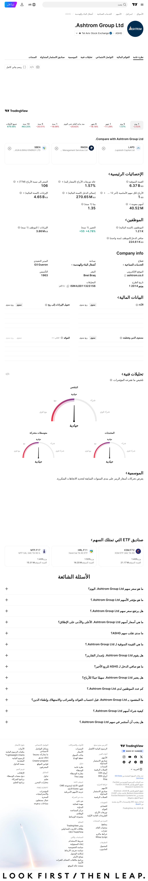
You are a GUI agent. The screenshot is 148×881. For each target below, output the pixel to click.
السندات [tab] (33, 57)
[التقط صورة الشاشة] (37, 67)
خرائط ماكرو (101, 834)
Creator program (40, 760)
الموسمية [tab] (72, 57)
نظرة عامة (78, 767)
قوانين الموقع (42, 764)
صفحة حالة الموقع (75, 865)
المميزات (79, 748)
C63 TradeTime (76, 832)
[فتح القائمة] (142, 4)
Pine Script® (101, 837)
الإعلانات (20, 773)
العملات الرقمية (100, 769)
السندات (103, 766)
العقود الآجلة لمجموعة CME (71, 785)
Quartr (138, 804)
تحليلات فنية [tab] (86, 57)
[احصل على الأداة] (31, 67)
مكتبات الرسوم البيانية (15, 752)
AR (29, 4)
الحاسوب (103, 849)
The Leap (78, 776)
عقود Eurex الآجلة (75, 788)
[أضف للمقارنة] (103, 148)
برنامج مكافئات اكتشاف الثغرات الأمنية (69, 861)
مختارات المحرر (41, 782)
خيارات (104, 831)
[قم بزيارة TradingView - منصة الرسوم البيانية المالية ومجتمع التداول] (16, 111)
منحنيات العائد (101, 827)
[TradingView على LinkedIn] (141, 762)
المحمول (103, 846)
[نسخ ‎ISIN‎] (68, 286)
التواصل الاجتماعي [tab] (104, 57)
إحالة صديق (43, 757)
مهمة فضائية (78, 804)
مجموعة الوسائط (76, 816)
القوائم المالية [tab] (123, 57)
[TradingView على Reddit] (124, 762)
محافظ (104, 824)
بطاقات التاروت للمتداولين (72, 829)
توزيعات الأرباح (101, 812)
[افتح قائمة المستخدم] (22, 4)
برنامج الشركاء (18, 779)
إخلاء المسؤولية (76, 844)
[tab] (93, 305)
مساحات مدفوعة (41, 803)
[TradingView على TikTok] (130, 762)
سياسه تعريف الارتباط (73, 850)
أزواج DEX (102, 776)
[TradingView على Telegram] (136, 762)
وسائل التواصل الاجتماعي (42, 749)
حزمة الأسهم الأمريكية (73, 792)
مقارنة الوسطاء (76, 773)
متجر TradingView (75, 825)
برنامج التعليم (18, 782)
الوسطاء (79, 770)
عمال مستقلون (42, 800)
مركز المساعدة (76, 810)
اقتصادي (103, 806)
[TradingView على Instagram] (124, 757)
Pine (105, 779)
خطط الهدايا (78, 758)
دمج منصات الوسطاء (15, 776)
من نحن (79, 801)
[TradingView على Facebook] (136, 757)
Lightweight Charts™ (14, 755)
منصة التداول (18, 764)
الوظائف (79, 813)
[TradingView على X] (141, 757)
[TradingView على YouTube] (130, 757)
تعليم (46, 779)
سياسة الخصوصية (75, 847)
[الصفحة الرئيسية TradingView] (134, 5)
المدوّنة (80, 807)
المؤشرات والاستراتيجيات (42, 792)
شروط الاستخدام (76, 841)
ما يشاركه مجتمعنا (40, 754)
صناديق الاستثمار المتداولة (100, 762)
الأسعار (80, 752)
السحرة (45, 797)
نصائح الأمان (78, 856)
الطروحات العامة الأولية (97, 815)
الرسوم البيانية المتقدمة (18, 759)
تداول (46, 776)
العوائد (104, 809)
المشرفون (44, 767)
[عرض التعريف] (127, 181)
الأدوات (21, 748)
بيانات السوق (77, 755)
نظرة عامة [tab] (138, 57)
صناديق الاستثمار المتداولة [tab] (52, 57)
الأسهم (104, 757)
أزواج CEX (102, 773)
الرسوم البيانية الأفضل (97, 748)
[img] (80, 33)
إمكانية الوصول (77, 853)
